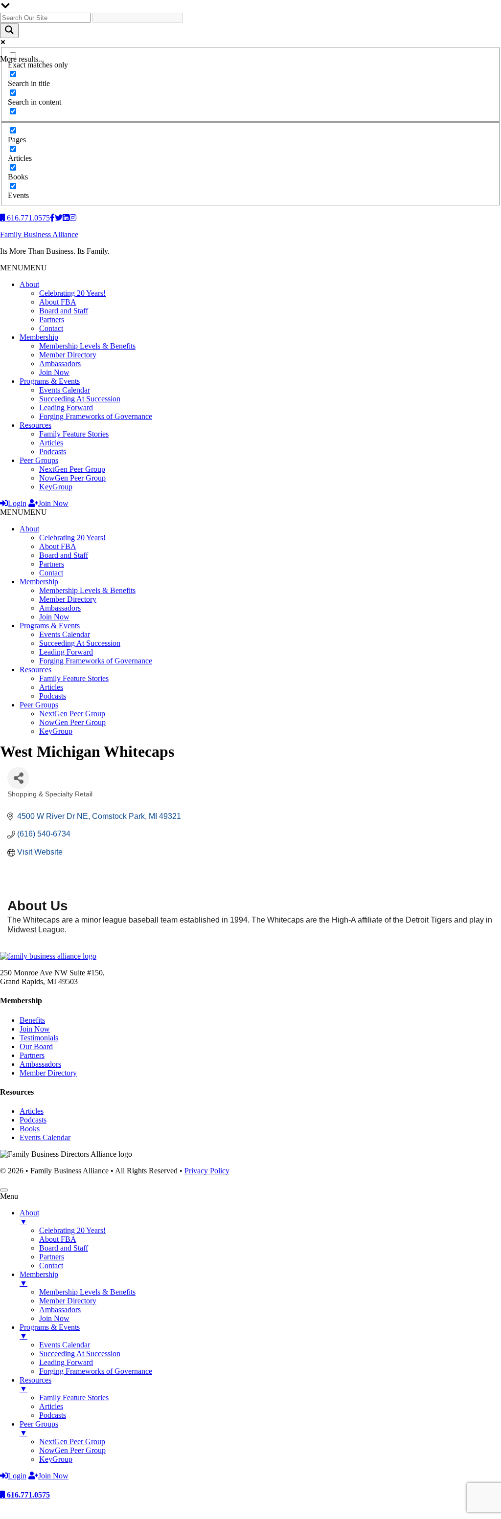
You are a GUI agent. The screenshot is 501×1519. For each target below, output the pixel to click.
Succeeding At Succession (79, 399)
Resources (35, 425)
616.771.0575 (27, 1495)
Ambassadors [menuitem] (60, 1309)
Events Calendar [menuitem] (64, 1345)
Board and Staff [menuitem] (63, 1248)
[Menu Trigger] (4, 1190)
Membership (39, 337)
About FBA (57, 302)
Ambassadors (60, 363)
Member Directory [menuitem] (67, 1301)
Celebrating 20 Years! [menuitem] (72, 1230)
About (29, 284)
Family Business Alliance (39, 234)
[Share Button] (18, 778)
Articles (51, 443)
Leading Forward (66, 407)
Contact (51, 328)
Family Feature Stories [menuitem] (74, 1397)
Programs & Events (50, 381)
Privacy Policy (206, 1171)
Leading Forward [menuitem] (66, 1362)
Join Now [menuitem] (54, 1318)
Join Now (54, 372)
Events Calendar (64, 390)
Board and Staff (63, 311)
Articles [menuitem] (51, 1406)
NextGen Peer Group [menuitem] (72, 1441)
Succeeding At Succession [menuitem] (79, 1353)
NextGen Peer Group (72, 469)
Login (17, 503)
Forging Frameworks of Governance (95, 416)
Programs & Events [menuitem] (50, 1331)
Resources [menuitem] (35, 1384)
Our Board (36, 1046)
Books (30, 1128)
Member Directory (67, 355)
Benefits (32, 1020)
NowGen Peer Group (72, 478)
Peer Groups (39, 460)
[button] (23, 268)
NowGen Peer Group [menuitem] (72, 1450)
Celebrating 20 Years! (72, 293)
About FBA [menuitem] (57, 1239)
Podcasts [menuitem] (52, 1415)
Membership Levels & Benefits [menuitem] (87, 1292)
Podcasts (52, 451)
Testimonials (39, 1038)
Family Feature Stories (74, 434)
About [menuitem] (29, 1217)
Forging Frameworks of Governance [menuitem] (95, 1371)
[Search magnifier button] (9, 30)
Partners (51, 319)
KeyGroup (55, 487)
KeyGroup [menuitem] (55, 1459)
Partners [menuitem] (51, 1257)
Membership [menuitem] (39, 1278)
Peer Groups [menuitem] (39, 1428)
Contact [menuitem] (51, 1265)
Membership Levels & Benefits (87, 346)
